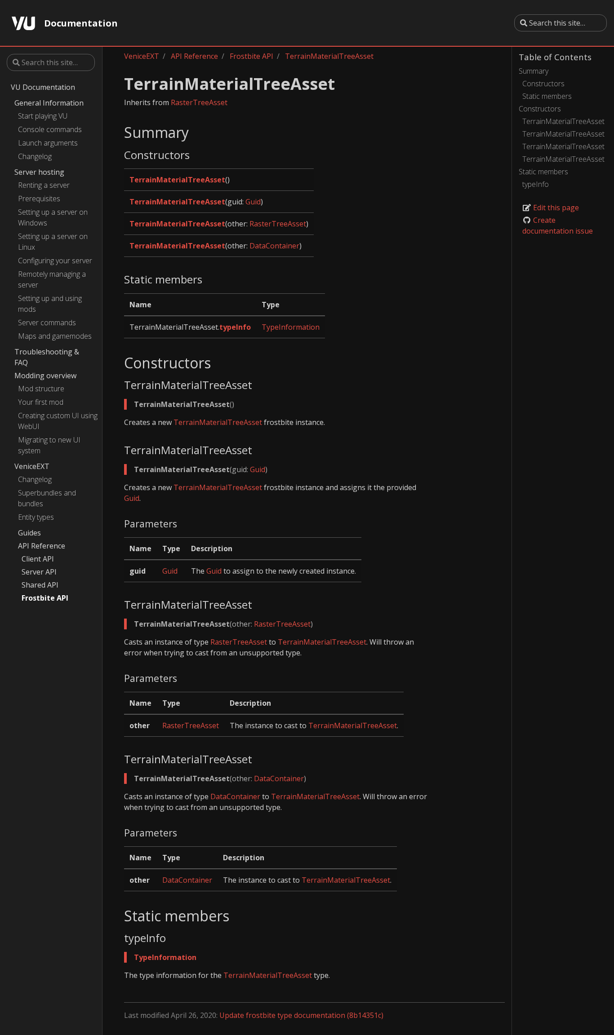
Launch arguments (48, 143)
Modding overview (45, 375)
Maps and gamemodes (55, 336)
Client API (38, 559)
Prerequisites (39, 198)
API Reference (41, 546)
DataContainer (274, 246)
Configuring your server (55, 260)
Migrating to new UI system (49, 445)
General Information (49, 103)
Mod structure (41, 389)
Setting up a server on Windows (53, 217)
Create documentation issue (557, 225)
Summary (533, 71)
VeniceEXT (31, 466)
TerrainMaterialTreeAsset (563, 121)
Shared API (40, 585)
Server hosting (39, 172)
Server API (39, 572)
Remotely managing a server (52, 279)
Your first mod (40, 402)
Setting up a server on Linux (53, 241)
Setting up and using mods (50, 303)
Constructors (543, 83)
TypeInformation (291, 327)
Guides (29, 533)
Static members (547, 96)
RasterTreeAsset (199, 102)
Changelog (35, 156)
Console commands (50, 129)
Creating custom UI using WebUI (58, 421)
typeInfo (535, 184)
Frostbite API (45, 598)
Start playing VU (42, 116)
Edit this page (555, 207)
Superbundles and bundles (47, 498)
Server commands (47, 322)
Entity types (36, 517)
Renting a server (44, 185)
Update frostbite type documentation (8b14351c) (301, 1015)
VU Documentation (43, 87)
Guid (253, 202)
